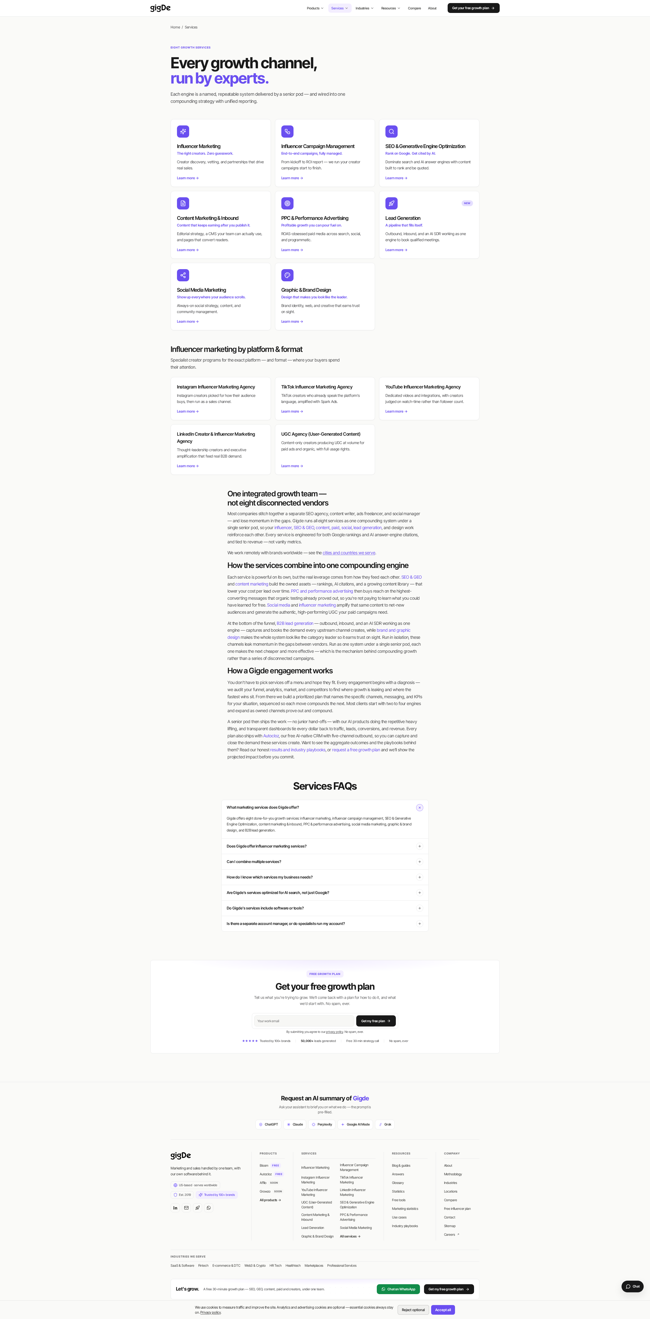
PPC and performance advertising (322, 591)
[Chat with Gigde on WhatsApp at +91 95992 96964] (208, 1207)
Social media (278, 605)
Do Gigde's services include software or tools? (265, 908)
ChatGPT (271, 1124)
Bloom (269, 1165)
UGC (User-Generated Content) (316, 1204)
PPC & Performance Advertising (354, 1217)
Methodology (453, 1174)
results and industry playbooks (297, 749)
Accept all (443, 1310)
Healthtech (293, 1265)
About (432, 8)
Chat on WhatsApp (401, 1289)
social (347, 527)
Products (313, 8)
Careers (452, 1234)
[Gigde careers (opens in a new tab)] (197, 1207)
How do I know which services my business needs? (270, 877)
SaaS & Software (182, 1265)
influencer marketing (317, 605)
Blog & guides (401, 1165)
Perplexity (325, 1124)
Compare (414, 8)
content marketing (251, 584)
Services (337, 8)
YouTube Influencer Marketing (314, 1192)
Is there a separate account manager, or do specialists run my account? (286, 923)
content (323, 527)
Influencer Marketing (315, 1167)
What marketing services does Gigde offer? (263, 807)
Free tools (398, 1200)
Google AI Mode (358, 1124)
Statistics (398, 1191)
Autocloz (271, 735)
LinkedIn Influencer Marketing (353, 1192)
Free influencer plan (457, 1209)
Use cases (399, 1217)
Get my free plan (373, 1021)
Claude (298, 1124)
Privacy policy (210, 1312)
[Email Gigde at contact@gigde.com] (186, 1207)
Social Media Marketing (355, 1228)
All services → (350, 1236)
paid (335, 527)
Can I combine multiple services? (254, 861)
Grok (387, 1124)
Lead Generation (312, 1228)
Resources (388, 8)
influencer (283, 527)
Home (175, 27)
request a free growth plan (356, 749)
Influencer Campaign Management (354, 1167)
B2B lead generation (295, 623)
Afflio (269, 1183)
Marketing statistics (405, 1209)
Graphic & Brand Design (317, 1236)
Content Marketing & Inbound (315, 1217)
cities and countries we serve (349, 552)
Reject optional (413, 1310)
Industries (362, 8)
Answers (398, 1174)
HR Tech (276, 1265)
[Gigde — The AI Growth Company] (160, 8)
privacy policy (334, 1032)
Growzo (271, 1191)
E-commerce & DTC (226, 1265)
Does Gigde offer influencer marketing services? (266, 846)
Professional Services (341, 1265)
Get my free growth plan (446, 1289)
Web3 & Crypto (255, 1265)
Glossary (398, 1183)
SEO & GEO (304, 527)
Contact (449, 1217)
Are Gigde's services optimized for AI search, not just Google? (278, 892)
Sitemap (450, 1226)
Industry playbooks (405, 1226)
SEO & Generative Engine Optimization (357, 1204)
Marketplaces (314, 1265)
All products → (270, 1200)
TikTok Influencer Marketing (351, 1179)
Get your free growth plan (470, 8)
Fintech (203, 1265)
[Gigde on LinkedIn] (175, 1207)
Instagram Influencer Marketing (315, 1179)
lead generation (367, 527)
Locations (451, 1191)
